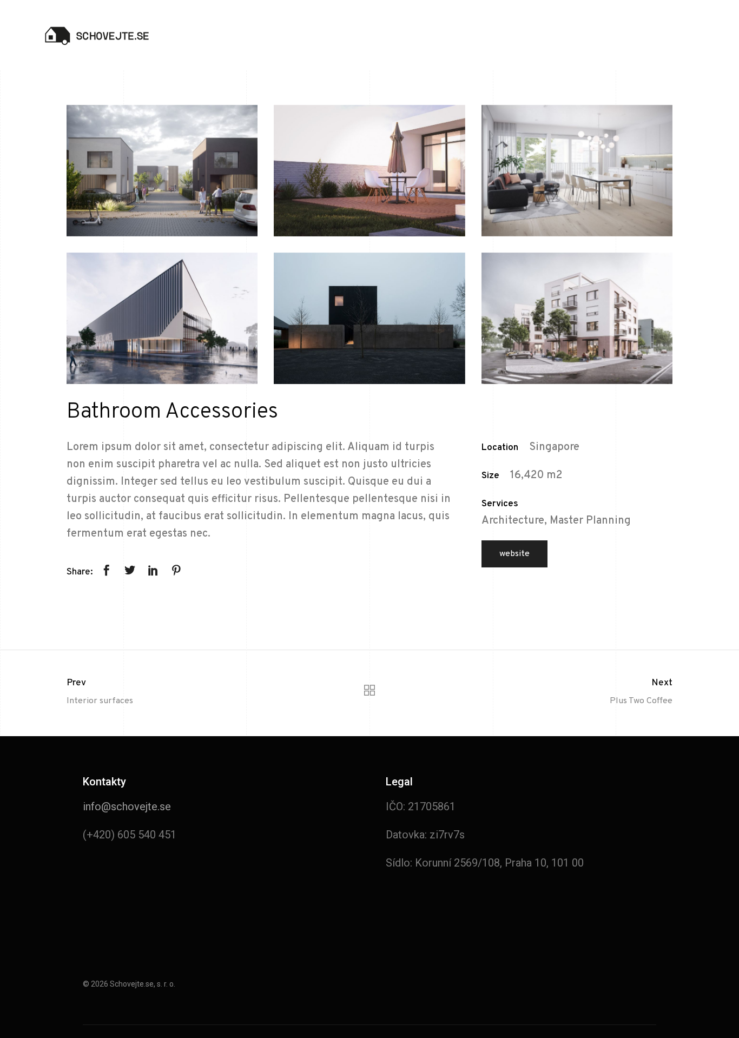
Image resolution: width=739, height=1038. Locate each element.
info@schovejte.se (127, 806)
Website (514, 553)
